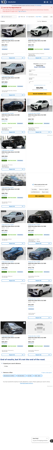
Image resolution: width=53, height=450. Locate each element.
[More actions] (24, 58)
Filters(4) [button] (22, 16)
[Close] (47, 438)
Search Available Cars (39, 93)
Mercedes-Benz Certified (8, 39)
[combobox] (9, 16)
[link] (5, 49)
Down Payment (31, 77)
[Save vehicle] (24, 26)
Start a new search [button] (47, 372)
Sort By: (39, 21)
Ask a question (39, 196)
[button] (45, 2)
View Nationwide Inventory (26, 383)
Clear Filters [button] (39, 16)
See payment (4, 46)
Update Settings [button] (44, 89)
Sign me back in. (22, 11)
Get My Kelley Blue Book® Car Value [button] (39, 85)
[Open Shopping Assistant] (51, 441)
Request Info (12, 58)
